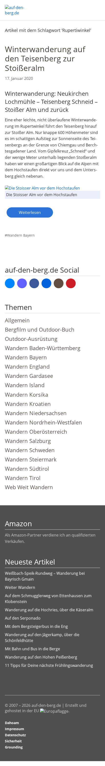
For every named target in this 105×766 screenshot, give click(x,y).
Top (95, 747)
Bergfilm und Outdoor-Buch (39, 329)
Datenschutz (15, 735)
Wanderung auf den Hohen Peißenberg (41, 657)
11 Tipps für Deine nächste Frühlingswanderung (49, 665)
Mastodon (22, 283)
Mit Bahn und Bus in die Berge (32, 648)
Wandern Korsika (26, 394)
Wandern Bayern (21, 235)
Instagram (58, 283)
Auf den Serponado (23, 618)
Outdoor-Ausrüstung (31, 339)
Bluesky (10, 283)
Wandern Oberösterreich (36, 431)
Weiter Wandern (20, 587)
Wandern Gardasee (29, 376)
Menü (94, 7)
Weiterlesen (30, 212)
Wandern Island (24, 385)
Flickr (46, 283)
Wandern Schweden (30, 450)
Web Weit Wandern (29, 487)
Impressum (14, 729)
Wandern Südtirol (27, 468)
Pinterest (71, 283)
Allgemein (17, 320)
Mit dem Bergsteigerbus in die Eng (36, 626)
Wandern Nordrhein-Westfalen (43, 422)
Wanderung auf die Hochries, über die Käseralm (49, 610)
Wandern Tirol (23, 478)
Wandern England (27, 366)
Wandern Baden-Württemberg (42, 348)
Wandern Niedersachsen (36, 413)
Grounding (14, 747)
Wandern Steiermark (31, 459)
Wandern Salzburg (28, 441)
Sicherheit (13, 741)
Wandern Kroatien (28, 404)
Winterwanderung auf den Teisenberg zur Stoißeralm (45, 58)
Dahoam (12, 722)
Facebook (34, 283)
